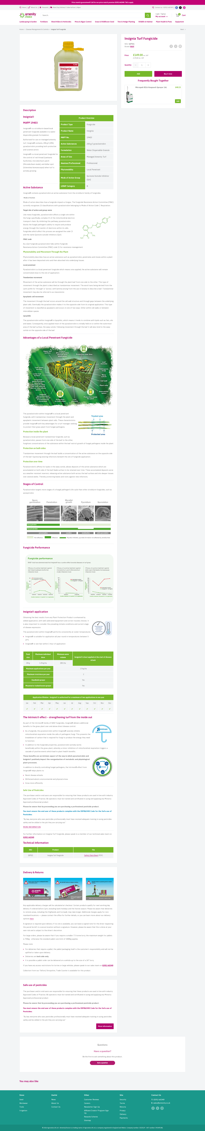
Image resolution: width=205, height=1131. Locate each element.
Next (182, 29)
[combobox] (93, 15)
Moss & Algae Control (83, 22)
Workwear (23, 1103)
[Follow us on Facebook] (176, 7)
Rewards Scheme (91, 1117)
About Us (34, 7)
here (32, 919)
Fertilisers (44, 22)
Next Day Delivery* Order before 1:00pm (67, 7)
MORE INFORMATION (32, 827)
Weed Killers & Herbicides (61, 22)
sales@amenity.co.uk (161, 1103)
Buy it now (168, 74)
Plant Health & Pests (164, 22)
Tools (21, 1107)
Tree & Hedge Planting (126, 22)
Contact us (158, 7)
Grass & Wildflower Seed (104, 22)
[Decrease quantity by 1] (135, 65)
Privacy (122, 1111)
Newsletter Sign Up (92, 1107)
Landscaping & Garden (28, 22)
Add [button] (177, 101)
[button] (102, 1063)
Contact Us (55, 1107)
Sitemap (87, 1120)
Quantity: (128, 65)
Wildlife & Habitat (145, 22)
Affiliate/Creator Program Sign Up (96, 1112)
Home (21, 29)
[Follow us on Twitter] (180, 7)
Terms (122, 1103)
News (24, 7)
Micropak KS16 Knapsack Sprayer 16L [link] (151, 87)
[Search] (148, 15)
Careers (87, 1103)
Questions (102, 1045)
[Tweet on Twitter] (175, 46)
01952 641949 (168, 7)
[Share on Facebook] (171, 46)
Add (138, 74)
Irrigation (23, 1111)
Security (123, 1099)
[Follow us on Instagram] (184, 7)
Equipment (179, 22)
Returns (123, 1107)
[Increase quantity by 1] (148, 65)
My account (161, 16)
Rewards (45, 7)
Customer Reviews (91, 1099)
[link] (129, 94)
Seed (21, 1099)
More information (105, 1026)
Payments (124, 1118)
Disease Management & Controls (37, 29)
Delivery (123, 1114)
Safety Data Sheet (91, 855)
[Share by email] (180, 46)
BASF (132, 46)
